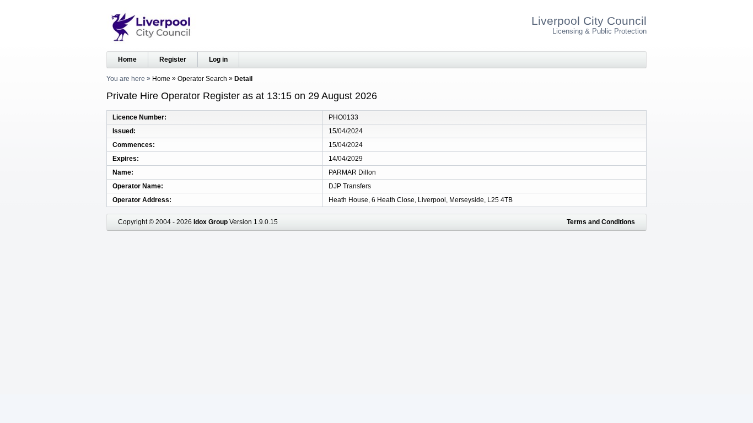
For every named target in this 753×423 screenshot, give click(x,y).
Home (127, 59)
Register (172, 59)
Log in (218, 59)
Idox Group (210, 222)
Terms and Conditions (601, 222)
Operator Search (202, 79)
